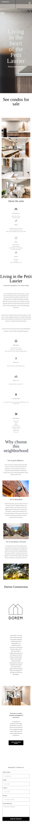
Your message (7, 803)
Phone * (5, 795)
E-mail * (5, 788)
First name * (6, 772)
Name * (4, 780)
